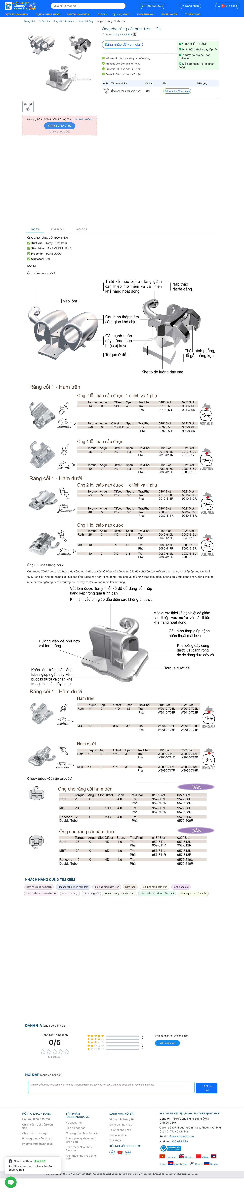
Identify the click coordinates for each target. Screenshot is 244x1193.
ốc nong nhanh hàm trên (193, 893)
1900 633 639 (154, 5)
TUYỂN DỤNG (193, 14)
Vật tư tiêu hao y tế (121, 1119)
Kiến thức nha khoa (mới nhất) (81, 1157)
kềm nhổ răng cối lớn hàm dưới (157, 893)
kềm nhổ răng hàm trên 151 (41, 893)
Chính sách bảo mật (34, 1133)
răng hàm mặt (181, 886)
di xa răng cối (91, 893)
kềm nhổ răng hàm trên (39, 886)
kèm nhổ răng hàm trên (154, 886)
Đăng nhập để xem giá (122, 44)
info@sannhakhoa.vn (181, 1136)
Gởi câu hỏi (208, 1088)
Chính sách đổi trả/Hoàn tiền (37, 1126)
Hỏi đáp (81, 229)
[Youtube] (120, 1152)
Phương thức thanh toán (37, 1143)
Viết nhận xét (167, 1043)
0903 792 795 (59, 126)
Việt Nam (171, 1157)
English (189, 1157)
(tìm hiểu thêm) (82, 119)
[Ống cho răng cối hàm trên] (106, 90)
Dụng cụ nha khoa (120, 1124)
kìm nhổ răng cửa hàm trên (119, 893)
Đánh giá (57, 229)
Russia (213, 1164)
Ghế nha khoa (118, 1135)
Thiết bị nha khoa (120, 1129)
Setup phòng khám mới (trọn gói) (80, 1140)
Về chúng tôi (74, 1122)
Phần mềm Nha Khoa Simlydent (79, 1148)
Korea (198, 1164)
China (205, 1157)
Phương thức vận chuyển (37, 1138)
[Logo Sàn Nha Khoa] (21, 5)
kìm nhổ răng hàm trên (107, 886)
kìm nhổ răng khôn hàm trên (73, 886)
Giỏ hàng (229, 5)
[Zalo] (128, 1152)
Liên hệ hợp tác (75, 1127)
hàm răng (130, 886)
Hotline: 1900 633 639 (36, 1119)
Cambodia (180, 1164)
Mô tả (35, 229)
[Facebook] (112, 1152)
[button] (18, 14)
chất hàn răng (70, 893)
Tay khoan (115, 1140)
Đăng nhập (191, 5)
